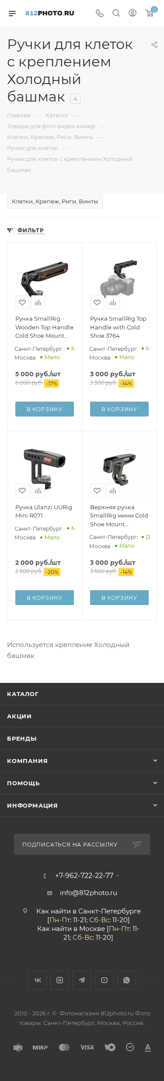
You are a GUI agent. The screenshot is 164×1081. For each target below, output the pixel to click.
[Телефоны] (100, 14)
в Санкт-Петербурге (107, 911)
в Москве (89, 928)
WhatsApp (126, 980)
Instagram (59, 980)
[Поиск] (116, 14)
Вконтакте (37, 980)
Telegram (82, 980)
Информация (32, 805)
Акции (19, 716)
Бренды (22, 738)
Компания (27, 760)
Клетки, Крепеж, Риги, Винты (55, 201)
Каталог (23, 693)
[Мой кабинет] (132, 14)
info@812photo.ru (88, 893)
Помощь (23, 783)
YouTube (104, 980)
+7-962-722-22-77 (84, 875)
